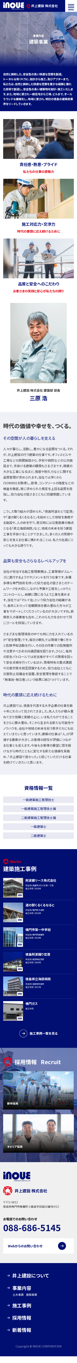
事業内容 (21, 1287)
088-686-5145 (32, 1227)
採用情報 (21, 1317)
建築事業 (31, 1295)
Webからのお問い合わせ (25, 1246)
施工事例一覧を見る (44, 1033)
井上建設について (30, 1275)
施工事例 (21, 1305)
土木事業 (18, 1295)
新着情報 (21, 1329)
